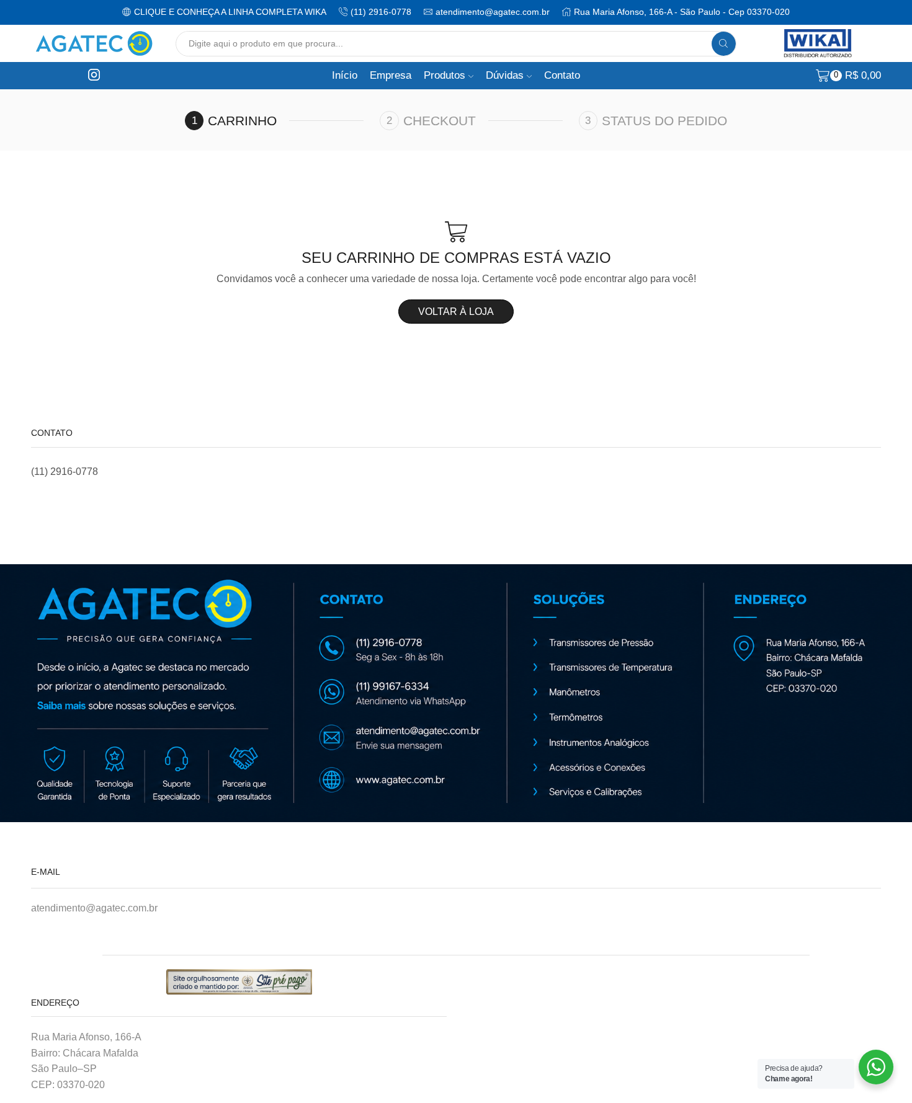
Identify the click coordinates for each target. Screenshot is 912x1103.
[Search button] (724, 44)
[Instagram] (94, 75)
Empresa (390, 75)
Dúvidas (505, 75)
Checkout (439, 120)
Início (344, 75)
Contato (562, 75)
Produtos (444, 75)
